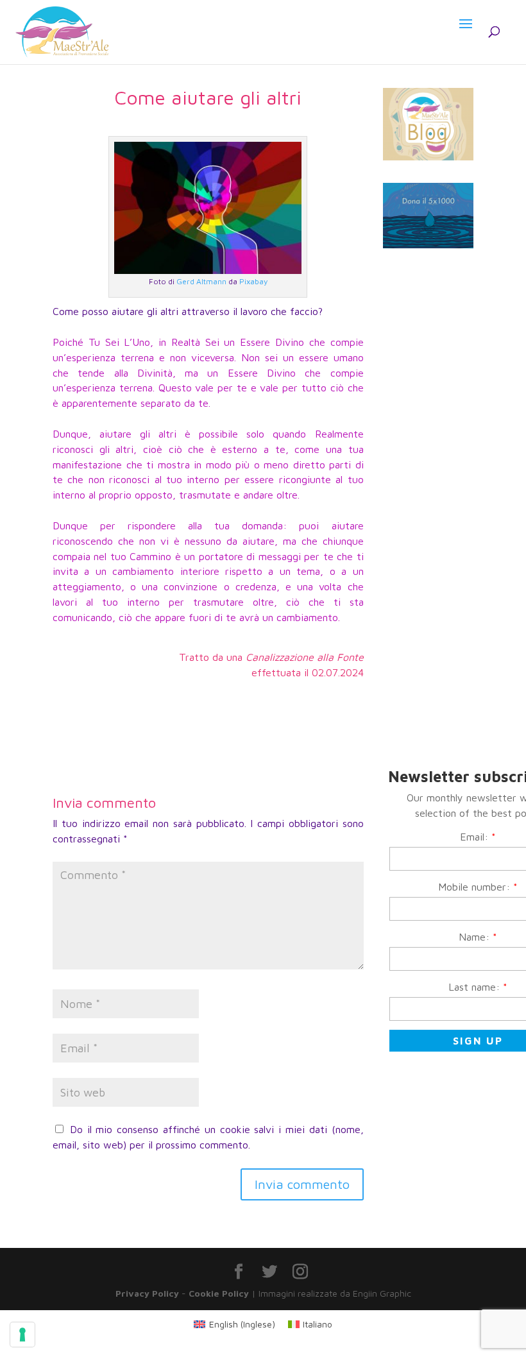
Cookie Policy (219, 1293)
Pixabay (253, 281)
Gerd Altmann (201, 281)
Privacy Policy (147, 1293)
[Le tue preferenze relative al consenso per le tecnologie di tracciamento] (22, 1334)
